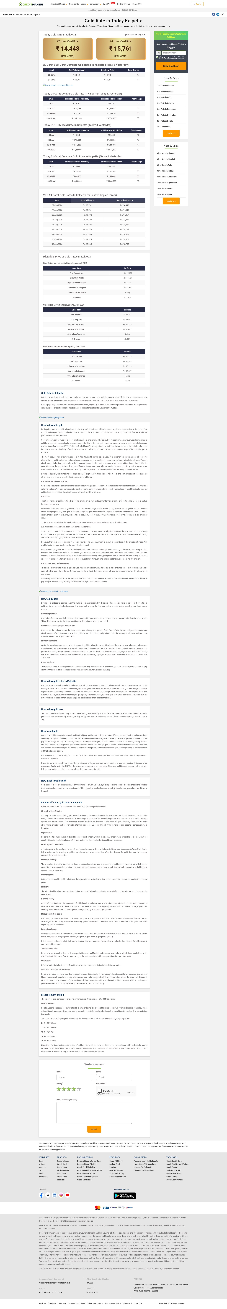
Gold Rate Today (116, 1170)
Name (59, 1071)
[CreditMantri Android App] (150, 1195)
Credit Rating (171, 1177)
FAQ (40, 1170)
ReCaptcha (101, 1083)
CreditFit (106, 4)
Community (94, 4)
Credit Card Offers (174, 1161)
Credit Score (62, 1177)
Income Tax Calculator (143, 1167)
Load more (171, 133)
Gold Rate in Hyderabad (166, 115)
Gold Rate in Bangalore (166, 109)
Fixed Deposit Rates (117, 1177)
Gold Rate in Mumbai (165, 91)
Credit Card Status (84, 1180)
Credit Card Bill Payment (87, 1177)
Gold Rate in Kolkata (165, 103)
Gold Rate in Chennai (165, 86)
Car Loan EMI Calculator (144, 1170)
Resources (43, 1177)
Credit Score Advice (174, 1180)
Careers (126, 1303)
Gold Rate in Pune (164, 127)
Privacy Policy (162, 58)
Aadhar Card (114, 1164)
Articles (42, 1164)
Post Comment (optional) (66, 1100)
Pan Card (113, 1167)
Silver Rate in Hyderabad (167, 183)
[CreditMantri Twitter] (47, 1195)
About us (42, 1167)
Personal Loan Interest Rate (89, 1161)
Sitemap (62, 1303)
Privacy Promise (94, 1303)
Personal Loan (63, 1161)
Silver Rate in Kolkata (165, 171)
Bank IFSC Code (116, 1161)
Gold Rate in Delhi (164, 97)
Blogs (41, 1161)
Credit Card (62, 1164)
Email (99, 1071)
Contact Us (136, 4)
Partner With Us (123, 4)
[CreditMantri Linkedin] (54, 1195)
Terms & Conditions (180, 57)
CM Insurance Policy (112, 1303)
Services (42, 1303)
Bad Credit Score (173, 1170)
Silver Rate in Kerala (165, 189)
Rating (59, 1083)
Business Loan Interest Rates (89, 1170)
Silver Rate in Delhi (164, 165)
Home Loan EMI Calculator (145, 1164)
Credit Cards (74, 4)
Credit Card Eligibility (86, 1167)
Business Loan (63, 1170)
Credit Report (172, 1167)
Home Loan (62, 1167)
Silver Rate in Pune (164, 194)
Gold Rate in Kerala (165, 121)
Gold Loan (61, 1173)
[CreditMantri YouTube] (67, 1195)
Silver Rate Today (116, 1173)
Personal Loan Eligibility (87, 1164)
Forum (41, 1173)
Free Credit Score (58, 4)
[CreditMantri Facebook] (41, 1195)
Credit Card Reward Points (177, 1164)
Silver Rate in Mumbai (166, 159)
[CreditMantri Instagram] (61, 1195)
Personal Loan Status (86, 1173)
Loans (83, 4)
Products (52, 1303)
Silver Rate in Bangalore (167, 177)
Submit (94, 1129)
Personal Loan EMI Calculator (146, 1161)
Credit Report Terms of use (176, 58)
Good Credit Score (174, 1173)
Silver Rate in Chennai (166, 153)
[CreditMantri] (31, 4)
